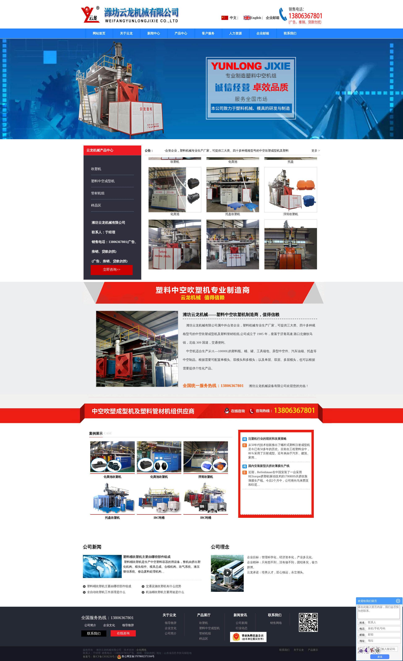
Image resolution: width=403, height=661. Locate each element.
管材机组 (98, 193)
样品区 (96, 205)
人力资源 (235, 33)
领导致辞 (128, 625)
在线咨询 (123, 633)
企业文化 (109, 625)
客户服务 (208, 33)
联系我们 (290, 33)
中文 (232, 17)
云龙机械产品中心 (99, 150)
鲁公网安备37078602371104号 (137, 656)
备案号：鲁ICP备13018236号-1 (100, 656)
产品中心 (181, 33)
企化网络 (141, 649)
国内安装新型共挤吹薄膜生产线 (268, 466)
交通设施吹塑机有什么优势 (163, 586)
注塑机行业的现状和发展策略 (267, 438)
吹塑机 (96, 169)
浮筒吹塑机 (290, 175)
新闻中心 (153, 33)
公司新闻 (241, 623)
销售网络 (276, 623)
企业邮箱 (272, 17)
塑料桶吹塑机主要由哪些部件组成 (146, 556)
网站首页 (99, 33)
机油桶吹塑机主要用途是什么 (165, 592)
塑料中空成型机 (103, 181)
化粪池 (174, 175)
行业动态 (241, 628)
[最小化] (398, 601)
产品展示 (313, 649)
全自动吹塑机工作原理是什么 (106, 592)
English (255, 17)
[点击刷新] (369, 650)
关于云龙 (126, 33)
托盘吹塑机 (232, 175)
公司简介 (90, 625)
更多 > (315, 150)
